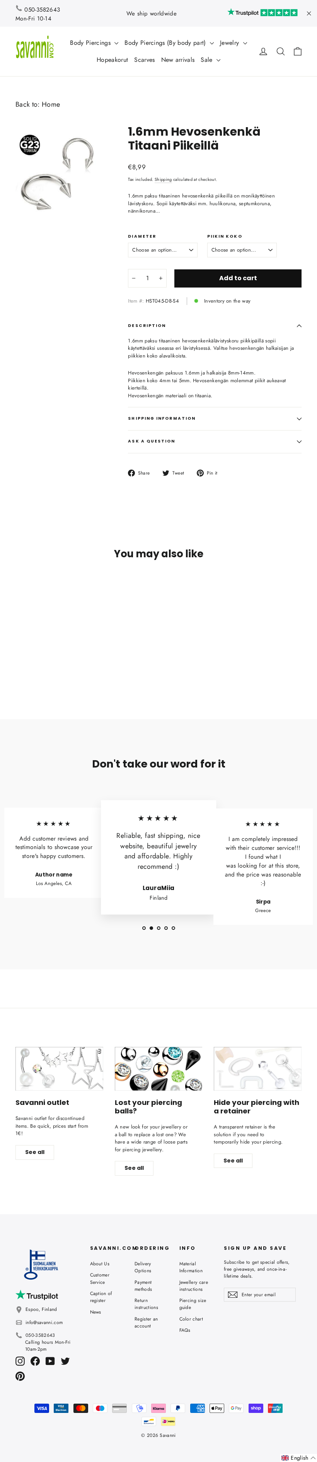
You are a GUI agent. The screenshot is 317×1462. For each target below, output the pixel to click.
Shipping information (162, 418)
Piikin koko (224, 236)
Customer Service (100, 1278)
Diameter (142, 236)
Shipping (163, 179)
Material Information (191, 1267)
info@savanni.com (44, 1322)
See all (34, 1152)
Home (51, 104)
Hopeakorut (112, 59)
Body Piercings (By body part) (166, 42)
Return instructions (146, 1304)
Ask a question (151, 441)
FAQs (185, 1330)
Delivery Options (143, 1267)
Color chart (191, 1319)
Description (147, 325)
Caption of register (101, 1297)
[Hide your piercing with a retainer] (258, 1069)
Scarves (144, 59)
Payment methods (143, 1286)
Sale (208, 59)
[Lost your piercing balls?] (159, 1069)
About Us (100, 1263)
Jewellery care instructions (193, 1286)
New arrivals (178, 59)
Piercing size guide (192, 1304)
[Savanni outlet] (59, 1069)
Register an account (146, 1322)
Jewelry (230, 42)
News (95, 1312)
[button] (298, 1458)
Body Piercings (91, 42)
